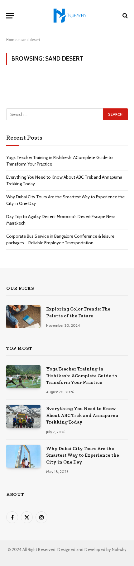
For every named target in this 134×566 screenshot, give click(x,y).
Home (11, 39)
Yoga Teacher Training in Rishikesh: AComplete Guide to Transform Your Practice (81, 375)
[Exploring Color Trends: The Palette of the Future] (23, 316)
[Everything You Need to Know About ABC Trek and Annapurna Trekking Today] (23, 416)
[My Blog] (70, 15)
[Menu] (10, 16)
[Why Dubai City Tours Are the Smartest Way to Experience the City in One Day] (23, 456)
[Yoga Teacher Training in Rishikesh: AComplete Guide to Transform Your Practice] (23, 376)
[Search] (124, 16)
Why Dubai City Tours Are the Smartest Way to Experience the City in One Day (82, 455)
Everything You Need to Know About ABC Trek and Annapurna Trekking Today (82, 415)
